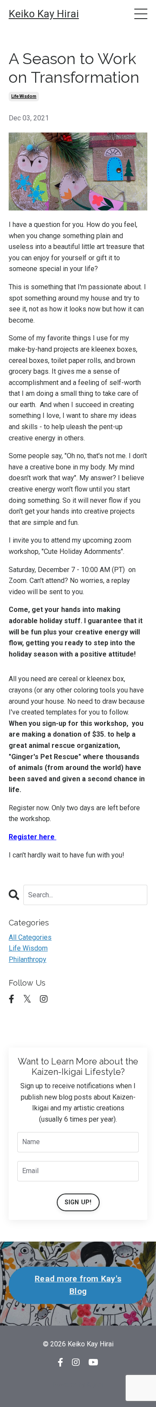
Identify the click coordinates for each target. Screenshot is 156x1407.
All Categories (30, 937)
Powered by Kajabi (78, 1384)
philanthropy (27, 959)
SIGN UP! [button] (78, 1202)
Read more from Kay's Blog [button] (78, 1285)
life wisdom (23, 96)
